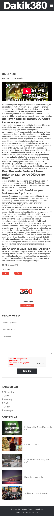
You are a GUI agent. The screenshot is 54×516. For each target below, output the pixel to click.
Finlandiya (9, 392)
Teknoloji (8, 399)
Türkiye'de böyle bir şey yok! (36, 493)
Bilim (6, 396)
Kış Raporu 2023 (31, 444)
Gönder (27, 371)
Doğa (6, 403)
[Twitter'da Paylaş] (18, 273)
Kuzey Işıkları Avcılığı (33, 477)
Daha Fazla (27, 305)
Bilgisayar (8, 410)
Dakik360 (27, 301)
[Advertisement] (27, 43)
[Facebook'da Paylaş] (5, 273)
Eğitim (7, 407)
